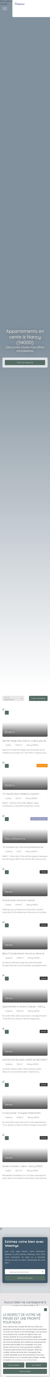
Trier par (6, 697)
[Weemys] (31, 8)
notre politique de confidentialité (24, 1360)
